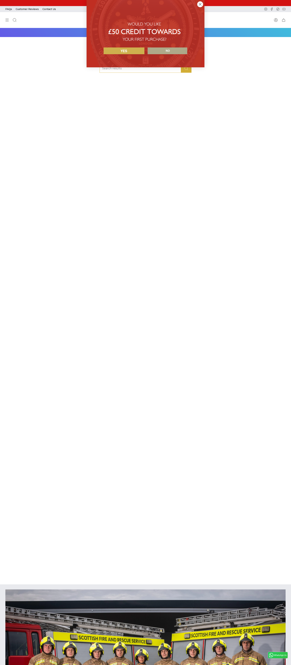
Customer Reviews (27, 9)
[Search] (186, 68)
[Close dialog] (200, 4)
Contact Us (49, 9)
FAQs (8, 9)
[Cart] (283, 20)
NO (168, 50)
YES (124, 50)
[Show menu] (7, 20)
